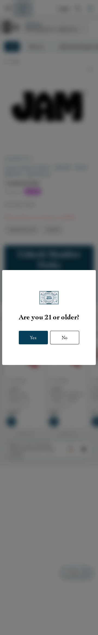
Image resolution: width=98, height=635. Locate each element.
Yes (33, 337)
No (65, 337)
